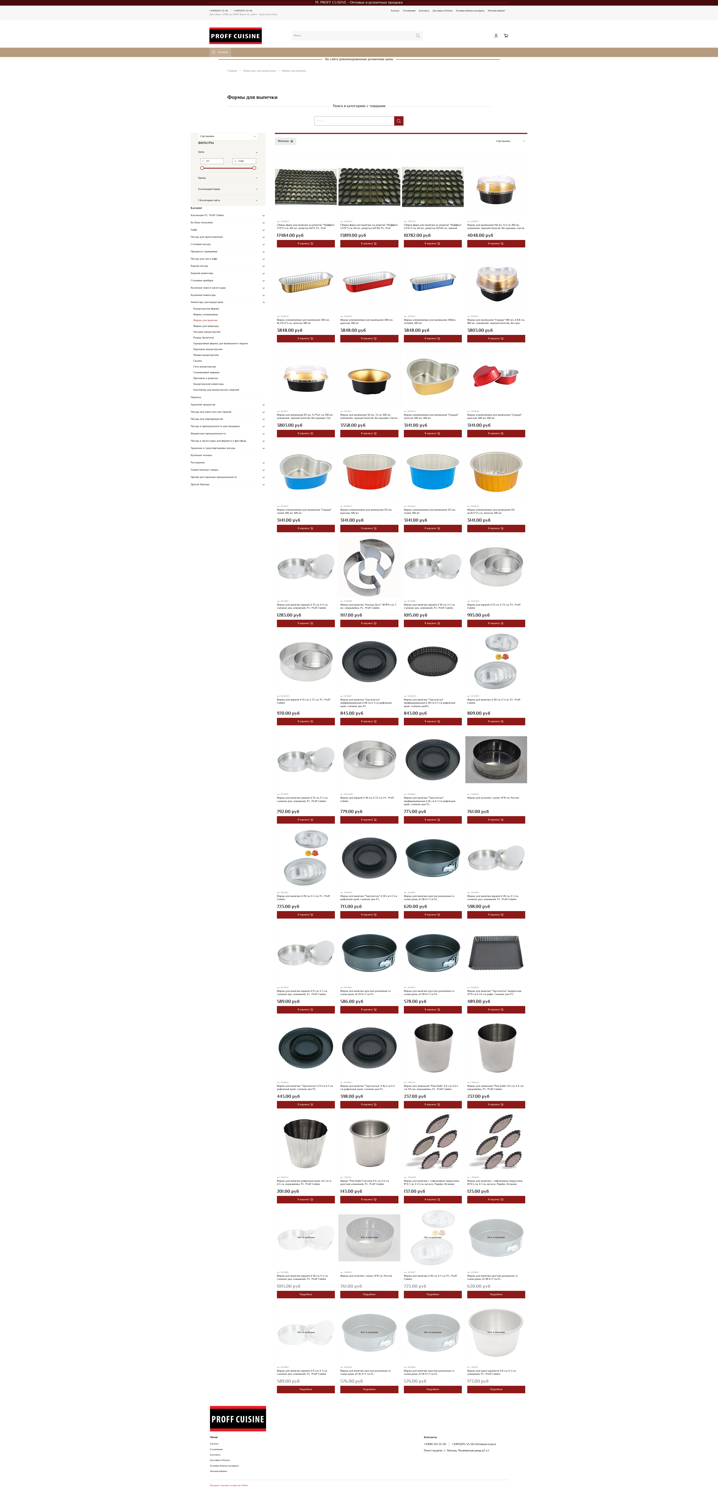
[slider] (202, 168)
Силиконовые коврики (206, 373)
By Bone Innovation (202, 223)
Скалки (197, 361)
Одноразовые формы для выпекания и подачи (220, 344)
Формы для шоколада (206, 326)
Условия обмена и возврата (470, 11)
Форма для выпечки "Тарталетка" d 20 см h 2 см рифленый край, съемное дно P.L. (368, 898)
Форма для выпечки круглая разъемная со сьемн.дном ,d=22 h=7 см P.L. (365, 993)
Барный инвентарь (202, 273)
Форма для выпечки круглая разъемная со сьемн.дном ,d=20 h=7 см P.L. (429, 993)
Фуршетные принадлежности (208, 434)
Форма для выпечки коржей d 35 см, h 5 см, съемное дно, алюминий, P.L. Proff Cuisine (302, 606)
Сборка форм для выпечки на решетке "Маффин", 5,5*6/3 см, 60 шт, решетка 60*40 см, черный (433, 227)
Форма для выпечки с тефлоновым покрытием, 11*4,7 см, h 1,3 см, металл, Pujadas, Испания (431, 1183)
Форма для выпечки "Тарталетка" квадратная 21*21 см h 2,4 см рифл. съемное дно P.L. (494, 993)
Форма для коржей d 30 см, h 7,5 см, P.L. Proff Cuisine (367, 799)
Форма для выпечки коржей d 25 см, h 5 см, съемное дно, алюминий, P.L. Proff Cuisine (302, 799)
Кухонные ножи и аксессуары (208, 288)
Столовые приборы (202, 281)
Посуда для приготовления (207, 237)
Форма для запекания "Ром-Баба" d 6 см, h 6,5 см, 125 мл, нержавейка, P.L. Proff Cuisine (431, 1088)
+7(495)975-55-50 (242, 11)
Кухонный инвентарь (203, 295)
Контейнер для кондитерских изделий (216, 390)
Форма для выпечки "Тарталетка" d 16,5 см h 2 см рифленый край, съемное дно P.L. (367, 1088)
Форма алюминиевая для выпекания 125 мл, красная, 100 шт (366, 511)
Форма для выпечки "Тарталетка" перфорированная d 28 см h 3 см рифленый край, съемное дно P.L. (366, 703)
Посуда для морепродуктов (207, 419)
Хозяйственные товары (204, 470)
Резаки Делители (203, 338)
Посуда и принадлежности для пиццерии (215, 426)
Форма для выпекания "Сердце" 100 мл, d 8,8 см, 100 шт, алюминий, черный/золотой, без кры (496, 322)
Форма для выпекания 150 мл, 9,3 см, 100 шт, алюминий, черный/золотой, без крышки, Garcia (495, 227)
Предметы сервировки (204, 252)
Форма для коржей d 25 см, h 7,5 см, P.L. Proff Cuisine (494, 606)
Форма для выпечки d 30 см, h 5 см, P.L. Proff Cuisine (493, 701)
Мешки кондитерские (206, 355)
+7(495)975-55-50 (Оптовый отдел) (474, 1444)
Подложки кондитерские (208, 349)
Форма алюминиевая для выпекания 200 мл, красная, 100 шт (366, 322)
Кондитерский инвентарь (208, 384)
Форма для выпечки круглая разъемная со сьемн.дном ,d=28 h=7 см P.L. (429, 898)
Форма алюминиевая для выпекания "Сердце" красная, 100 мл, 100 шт (494, 417)
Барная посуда (199, 266)
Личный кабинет (496, 11)
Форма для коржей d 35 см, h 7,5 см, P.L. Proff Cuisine (303, 701)
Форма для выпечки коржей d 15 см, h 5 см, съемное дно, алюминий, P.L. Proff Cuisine (302, 993)
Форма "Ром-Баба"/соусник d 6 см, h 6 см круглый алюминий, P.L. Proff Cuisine (364, 1183)
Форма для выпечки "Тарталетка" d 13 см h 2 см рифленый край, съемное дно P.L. (305, 1088)
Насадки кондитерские (207, 332)
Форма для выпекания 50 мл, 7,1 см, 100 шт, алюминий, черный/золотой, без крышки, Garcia (368, 417)
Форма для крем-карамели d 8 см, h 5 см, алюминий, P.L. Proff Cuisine (491, 1372)
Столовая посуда (201, 244)
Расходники (198, 463)
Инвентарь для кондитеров (259, 71)
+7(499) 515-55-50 (435, 1444)
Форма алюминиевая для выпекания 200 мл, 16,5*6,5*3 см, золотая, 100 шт (303, 322)
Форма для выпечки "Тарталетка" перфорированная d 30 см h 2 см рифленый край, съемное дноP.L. (429, 703)
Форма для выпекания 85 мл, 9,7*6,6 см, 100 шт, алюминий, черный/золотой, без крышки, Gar (305, 417)
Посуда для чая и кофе (204, 259)
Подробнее (306, 1295)
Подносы (196, 397)
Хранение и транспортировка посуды (213, 448)
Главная (232, 71)
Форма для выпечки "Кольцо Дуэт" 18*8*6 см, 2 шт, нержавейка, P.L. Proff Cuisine (368, 606)
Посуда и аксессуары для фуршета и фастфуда (218, 441)
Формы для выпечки (205, 320)
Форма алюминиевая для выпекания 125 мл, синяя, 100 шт (430, 511)
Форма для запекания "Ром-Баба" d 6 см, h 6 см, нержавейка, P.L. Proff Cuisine (495, 1088)
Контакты (424, 11)
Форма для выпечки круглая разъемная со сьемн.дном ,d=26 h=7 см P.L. (365, 1372)
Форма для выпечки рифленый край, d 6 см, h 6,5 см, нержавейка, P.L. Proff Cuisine (304, 1183)
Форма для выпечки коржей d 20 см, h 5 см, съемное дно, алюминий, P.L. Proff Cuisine (492, 898)
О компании (409, 11)
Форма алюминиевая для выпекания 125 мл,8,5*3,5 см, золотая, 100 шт (491, 511)
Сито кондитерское (204, 367)
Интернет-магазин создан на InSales (229, 1485)
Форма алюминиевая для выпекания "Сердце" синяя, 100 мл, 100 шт (304, 511)
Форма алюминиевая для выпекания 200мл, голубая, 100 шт (430, 322)
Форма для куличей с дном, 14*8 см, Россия (493, 798)
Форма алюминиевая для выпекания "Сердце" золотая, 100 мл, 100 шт (431, 417)
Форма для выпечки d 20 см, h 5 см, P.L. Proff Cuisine (303, 898)
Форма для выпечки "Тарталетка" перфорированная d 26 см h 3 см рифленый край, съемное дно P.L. (429, 801)
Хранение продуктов (203, 405)
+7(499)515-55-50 (218, 11)
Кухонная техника (201, 455)
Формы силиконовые (205, 315)
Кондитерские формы (206, 309)
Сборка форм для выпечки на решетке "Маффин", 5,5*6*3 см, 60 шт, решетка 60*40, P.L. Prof (369, 227)
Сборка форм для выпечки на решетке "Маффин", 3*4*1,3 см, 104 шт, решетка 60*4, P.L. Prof (306, 227)
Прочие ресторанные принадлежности (214, 477)
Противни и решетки (205, 378)
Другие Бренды (200, 485)
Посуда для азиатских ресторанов (211, 412)
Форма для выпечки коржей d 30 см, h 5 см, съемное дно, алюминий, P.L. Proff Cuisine (429, 606)
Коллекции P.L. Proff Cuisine (207, 215)
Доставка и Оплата (442, 11)
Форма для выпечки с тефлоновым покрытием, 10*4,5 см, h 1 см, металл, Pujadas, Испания (495, 1183)
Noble (194, 230)
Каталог (395, 11)
